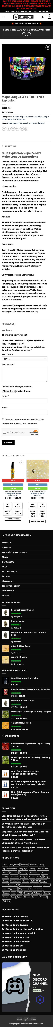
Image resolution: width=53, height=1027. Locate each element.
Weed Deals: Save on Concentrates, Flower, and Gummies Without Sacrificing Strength (25, 817)
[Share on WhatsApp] (4, 129)
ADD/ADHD (14, 865)
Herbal (25, 881)
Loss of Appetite (10, 889)
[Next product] (24, 34)
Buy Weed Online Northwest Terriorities (22, 929)
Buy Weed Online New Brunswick (18, 933)
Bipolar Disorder (10, 869)
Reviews (6, 576)
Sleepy (6, 897)
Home (6, 29)
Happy (5, 881)
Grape (47, 877)
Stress (27, 897)
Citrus (5, 873)
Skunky (47, 893)
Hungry (43, 881)
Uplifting (6, 901)
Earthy (5, 877)
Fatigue (23, 877)
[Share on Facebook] (9, 129)
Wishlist (6, 595)
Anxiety (24, 865)
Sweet (34, 897)
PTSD (20, 893)
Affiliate (6, 547)
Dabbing (26, 123)
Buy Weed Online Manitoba (16, 941)
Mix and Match (9, 571)
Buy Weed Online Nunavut (15, 937)
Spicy (19, 897)
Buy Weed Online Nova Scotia (17, 920)
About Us (6, 542)
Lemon (47, 885)
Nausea (6, 893)
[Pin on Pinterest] (22, 129)
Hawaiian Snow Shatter (37, 494)
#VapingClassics (14, 123)
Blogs (5, 557)
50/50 (5, 865)
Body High (23, 869)
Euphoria (14, 877)
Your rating (7, 354)
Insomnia (38, 885)
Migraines (23, 889)
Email (5, 407)
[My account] (43, 17)
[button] (3, 17)
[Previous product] (29, 34)
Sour (13, 897)
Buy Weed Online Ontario (15, 925)
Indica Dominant (10, 885)
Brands (16, 117)
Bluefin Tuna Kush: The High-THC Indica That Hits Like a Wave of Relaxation (25, 849)
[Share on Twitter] (13, 129)
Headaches (15, 881)
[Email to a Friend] (17, 129)
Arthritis (33, 865)
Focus (32, 877)
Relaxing (38, 893)
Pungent (28, 893)
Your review (8, 365)
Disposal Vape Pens (39, 29)
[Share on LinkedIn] (26, 129)
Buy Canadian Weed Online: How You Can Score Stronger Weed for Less (23, 825)
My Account (8, 581)
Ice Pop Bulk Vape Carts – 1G (13, 494)
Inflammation (25, 885)
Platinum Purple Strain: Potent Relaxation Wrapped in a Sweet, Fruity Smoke (23, 841)
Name (5, 396)
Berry (42, 865)
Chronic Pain (42, 869)
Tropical (43, 897)
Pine (13, 893)
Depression (35, 873)
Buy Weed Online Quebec (15, 916)
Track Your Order (11, 585)
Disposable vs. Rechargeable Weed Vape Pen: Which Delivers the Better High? (25, 833)
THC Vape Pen (19, 29)
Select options (13, 519)
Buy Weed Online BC (12, 945)
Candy (32, 869)
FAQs (4, 566)
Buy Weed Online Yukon (14, 949)
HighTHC (40, 123)
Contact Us (8, 562)
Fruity (33, 123)
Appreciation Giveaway (14, 552)
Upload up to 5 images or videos (17, 386)
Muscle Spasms (37, 889)
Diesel (44, 873)
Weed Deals (8, 590)
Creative (14, 873)
